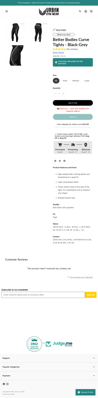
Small (65, 81)
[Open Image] (15, 32)
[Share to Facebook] (64, 160)
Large (86, 81)
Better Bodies (58, 52)
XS (56, 81)
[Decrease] (55, 93)
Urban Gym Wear (19, 391)
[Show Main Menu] (6, 11)
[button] (60, 49)
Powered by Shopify (9, 394)
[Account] (86, 11)
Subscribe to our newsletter (14, 290)
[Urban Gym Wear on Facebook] (4, 384)
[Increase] (63, 93)
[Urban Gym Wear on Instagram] (7, 384)
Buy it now (73, 103)
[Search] (80, 11)
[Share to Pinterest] (55, 160)
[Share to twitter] (60, 160)
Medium (75, 81)
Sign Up (91, 295)
